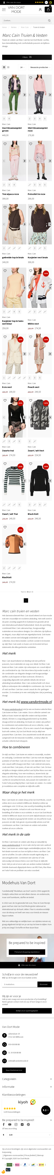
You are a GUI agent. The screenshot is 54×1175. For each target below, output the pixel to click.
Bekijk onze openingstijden (27, 1010)
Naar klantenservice (14, 1070)
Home (4, 27)
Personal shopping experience (27, 952)
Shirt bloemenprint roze (38, 129)
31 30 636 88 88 (14, 1052)
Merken (14, 27)
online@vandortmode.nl (18, 1060)
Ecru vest (7, 387)
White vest (33, 323)
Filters (25, 57)
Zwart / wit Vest (36, 450)
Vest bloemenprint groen (12, 129)
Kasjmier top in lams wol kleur (12, 322)
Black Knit (33, 514)
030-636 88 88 (14, 1044)
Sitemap (40, 1155)
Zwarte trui (8, 450)
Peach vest (33, 387)
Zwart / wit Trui (10, 514)
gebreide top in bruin (13, 257)
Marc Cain (25, 27)
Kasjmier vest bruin (38, 257)
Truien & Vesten (39, 27)
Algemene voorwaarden (14, 1155)
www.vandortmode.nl (36, 701)
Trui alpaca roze (10, 194)
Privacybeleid (30, 1155)
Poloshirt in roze (36, 194)
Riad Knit (7, 577)
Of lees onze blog (9, 1128)
